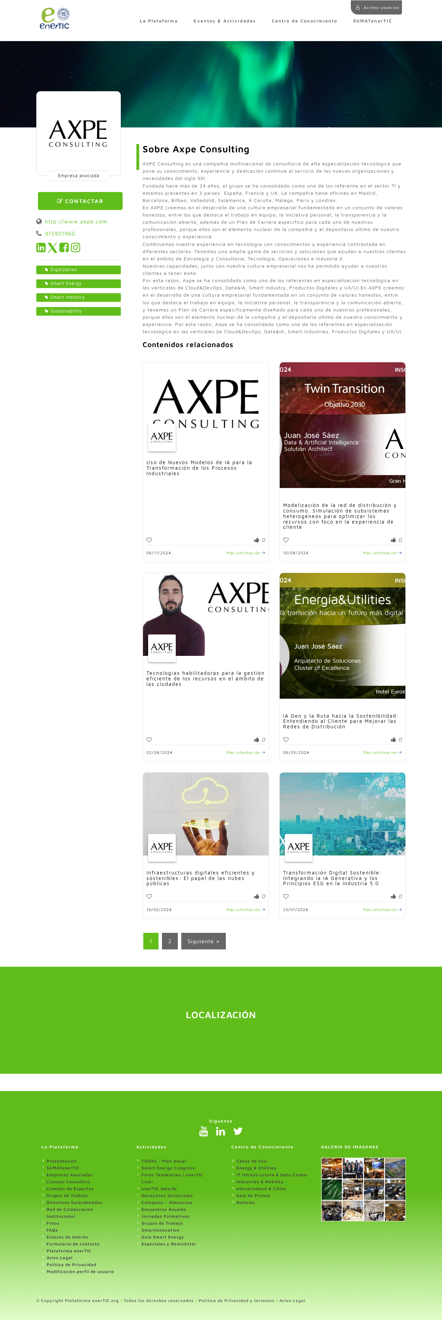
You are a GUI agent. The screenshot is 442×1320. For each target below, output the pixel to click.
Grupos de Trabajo (67, 1195)
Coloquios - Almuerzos (167, 1202)
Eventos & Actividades (225, 20)
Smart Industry (67, 297)
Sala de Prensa (253, 1195)
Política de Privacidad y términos (237, 1300)
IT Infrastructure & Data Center (272, 1174)
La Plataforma (159, 20)
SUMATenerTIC (372, 20)
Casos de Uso (252, 1161)
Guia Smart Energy (163, 1237)
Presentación (62, 1161)
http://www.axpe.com (76, 221)
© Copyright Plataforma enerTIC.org (77, 1300)
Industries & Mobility (260, 1181)
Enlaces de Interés (67, 1237)
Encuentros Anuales (164, 1209)
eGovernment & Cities (261, 1188)
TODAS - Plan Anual (164, 1161)
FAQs (52, 1230)
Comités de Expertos (70, 1188)
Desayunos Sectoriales (167, 1195)
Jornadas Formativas (166, 1216)
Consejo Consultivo (68, 1181)
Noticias (246, 1202)
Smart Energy (66, 283)
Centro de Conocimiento (304, 20)
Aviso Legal (60, 1257)
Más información (244, 553)
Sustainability (66, 311)
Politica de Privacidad (71, 1264)
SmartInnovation (161, 1230)
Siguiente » (204, 941)
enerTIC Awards (159, 1188)
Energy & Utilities (257, 1167)
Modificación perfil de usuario (80, 1271)
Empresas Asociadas (70, 1174)
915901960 (60, 233)
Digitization (63, 269)
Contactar (83, 201)
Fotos (53, 1223)
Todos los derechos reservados (159, 1300)
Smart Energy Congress (168, 1167)
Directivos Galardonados (74, 1202)
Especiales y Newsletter (169, 1243)
